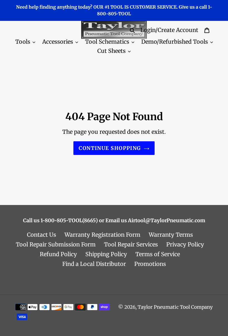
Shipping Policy (106, 254)
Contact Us (41, 234)
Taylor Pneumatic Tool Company (175, 307)
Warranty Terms (171, 234)
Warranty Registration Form (102, 234)
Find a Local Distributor (94, 263)
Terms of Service (157, 254)
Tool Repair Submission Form (56, 244)
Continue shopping (110, 148)
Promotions (150, 263)
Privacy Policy (185, 244)
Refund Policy (58, 254)
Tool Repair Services (131, 244)
